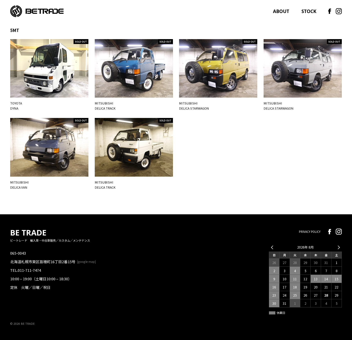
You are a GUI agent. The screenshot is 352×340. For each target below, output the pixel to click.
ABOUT (281, 11)
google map (86, 262)
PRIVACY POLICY (309, 232)
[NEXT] (338, 247)
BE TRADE (28, 232)
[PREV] (273, 247)
